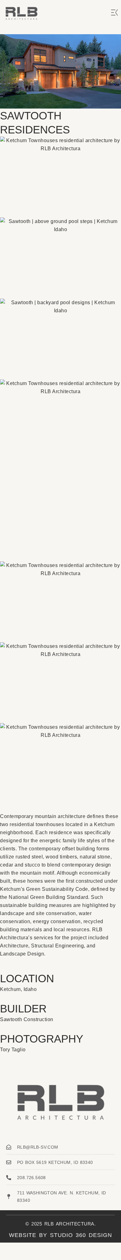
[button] (115, 13)
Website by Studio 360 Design (60, 1235)
